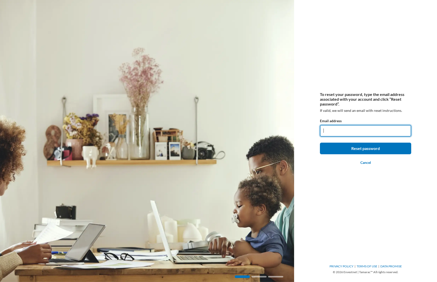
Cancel (365, 162)
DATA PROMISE (391, 266)
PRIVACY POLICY (342, 266)
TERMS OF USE (367, 266)
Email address (331, 121)
